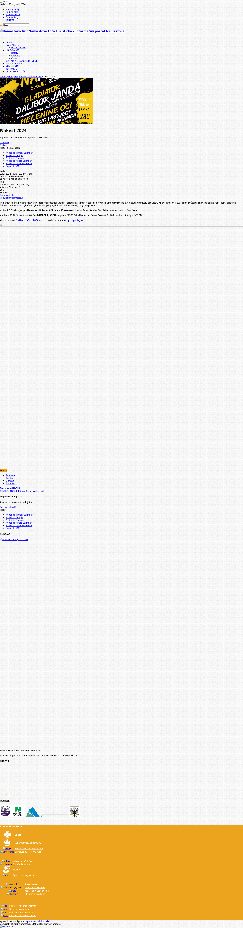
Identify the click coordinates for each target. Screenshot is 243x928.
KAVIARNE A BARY (15, 63)
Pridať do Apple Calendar (19, 161)
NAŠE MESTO (12, 45)
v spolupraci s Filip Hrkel (37, 921)
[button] (10, 148)
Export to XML (13, 166)
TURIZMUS (11, 69)
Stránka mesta (13, 14)
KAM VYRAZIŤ (12, 66)
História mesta (18, 47)
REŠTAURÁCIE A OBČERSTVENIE (22, 61)
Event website (7, 195)
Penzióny (15, 55)
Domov (3, 76)
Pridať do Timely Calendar (19, 153)
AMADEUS (10, 488)
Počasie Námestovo (7, 795)
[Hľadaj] (1, 2)
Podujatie (13, 76)
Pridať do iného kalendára (19, 163)
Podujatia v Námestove (30, 76)
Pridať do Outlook (15, 158)
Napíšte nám (12, 12)
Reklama (10, 20)
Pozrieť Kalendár (8, 507)
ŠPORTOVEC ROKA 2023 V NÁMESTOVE (22, 491)
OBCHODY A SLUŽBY (16, 71)
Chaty (14, 58)
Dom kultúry (12, 17)
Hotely (14, 53)
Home (9, 42)
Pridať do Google (14, 155)
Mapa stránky (12, 9)
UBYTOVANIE (12, 50)
